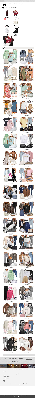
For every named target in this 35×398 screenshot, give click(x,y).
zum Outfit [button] (10, 81)
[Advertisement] (17, 392)
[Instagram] (3, 381)
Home (10, 3)
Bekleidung (21, 3)
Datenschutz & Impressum (6, 376)
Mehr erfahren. (10, 395)
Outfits (17, 3)
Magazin (13, 3)
